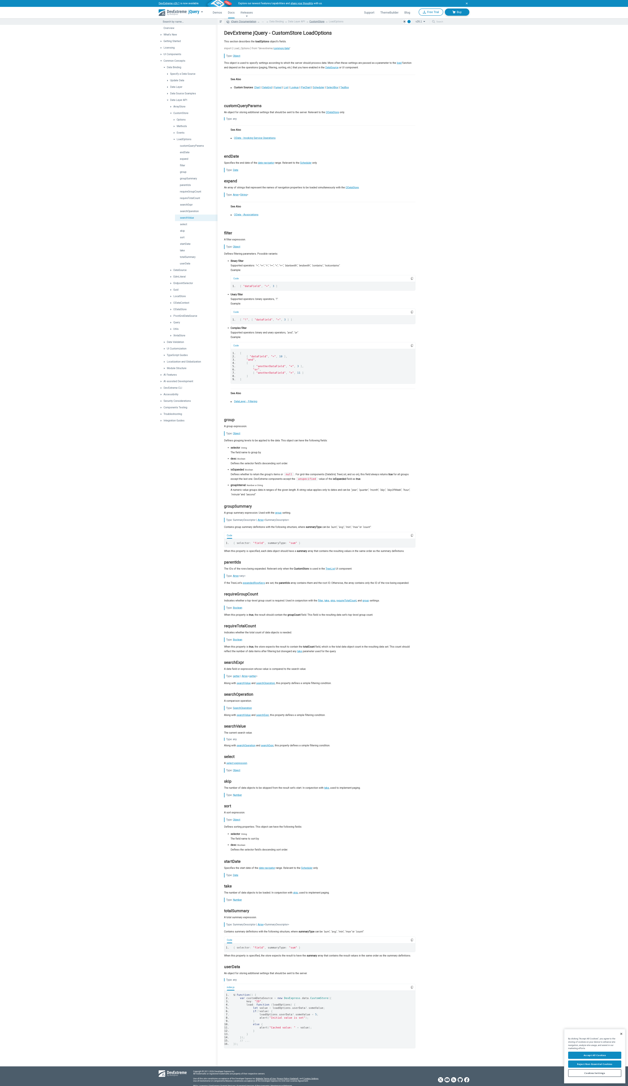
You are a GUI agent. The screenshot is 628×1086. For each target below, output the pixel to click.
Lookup (294, 87)
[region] (594, 1056)
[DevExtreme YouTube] (447, 1080)
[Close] (621, 1033)
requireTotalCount (346, 600)
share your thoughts (301, 3)
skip (332, 600)
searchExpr (262, 715)
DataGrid (267, 87)
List (286, 87)
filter (320, 600)
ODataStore (332, 112)
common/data (281, 48)
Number (237, 795)
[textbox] (188, 21)
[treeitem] (188, 28)
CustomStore (316, 21)
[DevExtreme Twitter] (440, 1080)
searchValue (244, 683)
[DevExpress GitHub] (460, 1080)
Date (235, 170)
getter (236, 676)
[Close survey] (466, 3)
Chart (257, 87)
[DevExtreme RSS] (453, 1080)
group (278, 512)
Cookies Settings (310, 1078)
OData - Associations (246, 214)
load (399, 62)
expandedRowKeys (254, 582)
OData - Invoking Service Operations (255, 137)
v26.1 (419, 21)
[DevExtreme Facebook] (466, 1080)
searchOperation (265, 683)
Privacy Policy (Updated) (287, 1078)
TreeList (330, 568)
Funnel (278, 87)
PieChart (306, 87)
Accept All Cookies (595, 1055)
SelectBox (332, 87)
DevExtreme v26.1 (169, 3)
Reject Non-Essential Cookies (594, 1064)
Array (236, 194)
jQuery (194, 11)
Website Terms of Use (266, 1078)
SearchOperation (242, 708)
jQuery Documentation (243, 21)
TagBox (344, 87)
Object (236, 55)
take (326, 600)
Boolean (237, 607)
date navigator (266, 162)
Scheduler (318, 87)
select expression (236, 763)
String (243, 194)
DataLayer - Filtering (245, 401)
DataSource (332, 67)
